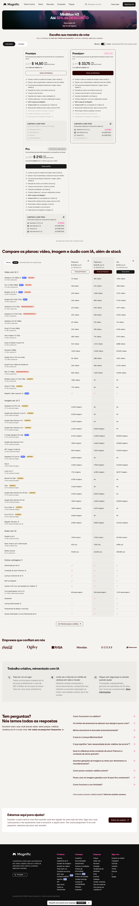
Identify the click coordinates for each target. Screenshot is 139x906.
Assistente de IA (62, 861)
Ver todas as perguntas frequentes (44, 729)
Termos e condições (82, 866)
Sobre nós (96, 861)
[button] (20, 875)
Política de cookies (81, 877)
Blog (95, 874)
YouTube (114, 863)
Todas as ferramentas (61, 888)
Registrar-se (129, 4)
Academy (78, 858)
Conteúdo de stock (63, 871)
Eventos (96, 877)
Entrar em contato (118, 820)
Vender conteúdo (99, 882)
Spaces (59, 858)
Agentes (61, 879)
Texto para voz (62, 869)
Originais (80, 874)
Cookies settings (81, 879)
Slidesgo (96, 879)
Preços (71, 4)
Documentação (80, 861)
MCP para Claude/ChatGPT (65, 875)
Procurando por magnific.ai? (98, 888)
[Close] (88, 903)
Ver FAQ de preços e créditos (68, 624)
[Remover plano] (88, 260)
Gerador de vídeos (63, 866)
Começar (79, 854)
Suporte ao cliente (118, 858)
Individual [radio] (9, 44)
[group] (15, 44)
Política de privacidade (79, 870)
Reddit (114, 877)
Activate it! (81, 903)
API (58, 882)
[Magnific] (22, 854)
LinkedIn (114, 866)
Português (20, 875)
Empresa (97, 854)
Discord (114, 871)
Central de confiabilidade (80, 883)
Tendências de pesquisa (98, 870)
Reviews (96, 863)
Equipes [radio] (21, 44)
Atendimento (79, 863)
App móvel (60, 884)
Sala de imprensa (99, 884)
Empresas (78, 890)
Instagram (115, 861)
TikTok (114, 869)
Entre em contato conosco (115, 794)
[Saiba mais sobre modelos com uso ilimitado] (110, 124)
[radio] (8, 262)
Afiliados (78, 887)
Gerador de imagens (64, 863)
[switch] (103, 44)
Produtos (60, 854)
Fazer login (115, 4)
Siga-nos (115, 854)
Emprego (96, 866)
